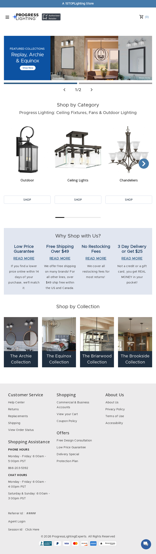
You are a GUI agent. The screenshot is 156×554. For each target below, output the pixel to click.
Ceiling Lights (77, 180)
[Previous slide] (64, 89)
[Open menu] (7, 17)
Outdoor (27, 180)
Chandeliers (129, 180)
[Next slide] (91, 89)
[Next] (144, 164)
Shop (27, 199)
